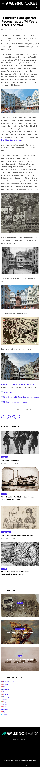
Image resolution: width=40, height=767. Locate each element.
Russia (5, 709)
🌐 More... (4, 714)
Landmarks (29, 409)
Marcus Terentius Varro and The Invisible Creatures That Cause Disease (16, 573)
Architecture (7, 409)
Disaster (4, 493)
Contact (17, 760)
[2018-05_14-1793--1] (9, 392)
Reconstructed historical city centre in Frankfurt (19, 384)
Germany (18, 409)
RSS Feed (32, 760)
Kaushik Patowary (7, 29)
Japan (5, 704)
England (20, 602)
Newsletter (24, 760)
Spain (5, 712)
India (5, 699)
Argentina (5, 457)
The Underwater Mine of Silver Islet (20, 659)
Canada (20, 656)
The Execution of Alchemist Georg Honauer (17, 535)
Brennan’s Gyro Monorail (20, 606)
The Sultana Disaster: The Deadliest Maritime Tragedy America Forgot (17, 498)
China (5, 687)
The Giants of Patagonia (10, 460)
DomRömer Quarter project (11, 140)
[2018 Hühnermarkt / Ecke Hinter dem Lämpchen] (20, 397)
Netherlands (7, 707)
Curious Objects (20, 629)
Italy (4, 702)
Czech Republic (6, 532)
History (4, 568)
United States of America (11, 682)
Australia (6, 689)
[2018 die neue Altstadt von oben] (14, 402)
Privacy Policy (8, 760)
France (5, 694)
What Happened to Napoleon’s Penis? (20, 633)
